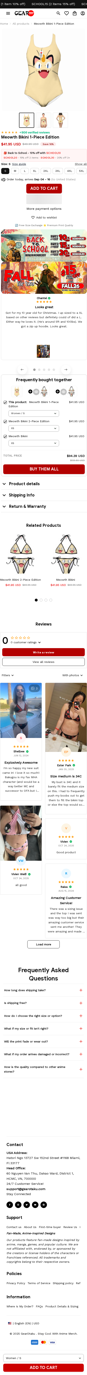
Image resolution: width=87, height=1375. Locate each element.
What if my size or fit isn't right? (26, 1028)
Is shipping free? (15, 1002)
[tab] (34, 369)
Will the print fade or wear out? (26, 1041)
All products (21, 23)
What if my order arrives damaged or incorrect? (36, 1054)
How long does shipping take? (25, 990)
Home (4, 23)
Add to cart (43, 1367)
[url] (25, 1189)
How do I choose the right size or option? (33, 1015)
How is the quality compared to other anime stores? (34, 1069)
